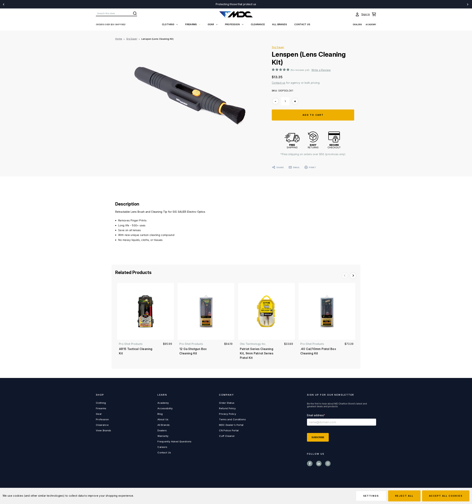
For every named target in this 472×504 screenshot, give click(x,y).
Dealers (357, 24)
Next (353, 275)
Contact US (302, 24)
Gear (211, 24)
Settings (371, 495)
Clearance (258, 24)
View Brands (103, 430)
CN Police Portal (229, 430)
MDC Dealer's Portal (231, 424)
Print (312, 167)
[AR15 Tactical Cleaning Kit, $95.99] (145, 311)
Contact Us (164, 452)
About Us (163, 419)
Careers (162, 446)
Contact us (278, 82)
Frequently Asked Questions (174, 441)
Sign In (365, 14)
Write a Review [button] (321, 70)
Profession (232, 24)
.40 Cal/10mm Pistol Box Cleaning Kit (318, 351)
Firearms (191, 24)
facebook (310, 463)
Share (280, 167)
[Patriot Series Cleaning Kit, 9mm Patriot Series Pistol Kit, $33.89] (266, 311)
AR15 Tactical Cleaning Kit (135, 351)
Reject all (404, 495)
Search (135, 13)
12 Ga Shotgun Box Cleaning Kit (193, 351)
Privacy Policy (227, 413)
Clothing (168, 24)
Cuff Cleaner (227, 435)
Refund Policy (227, 408)
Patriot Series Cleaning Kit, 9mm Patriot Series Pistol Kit (256, 353)
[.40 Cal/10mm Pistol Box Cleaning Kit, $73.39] (327, 311)
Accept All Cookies (445, 495)
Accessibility (165, 408)
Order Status (226, 402)
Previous (344, 275)
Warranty (163, 435)
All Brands (279, 24)
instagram (328, 463)
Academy (371, 24)
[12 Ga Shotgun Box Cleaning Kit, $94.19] (206, 311)
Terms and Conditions (232, 419)
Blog (160, 413)
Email (296, 167)
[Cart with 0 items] (374, 14)
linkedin (319, 463)
